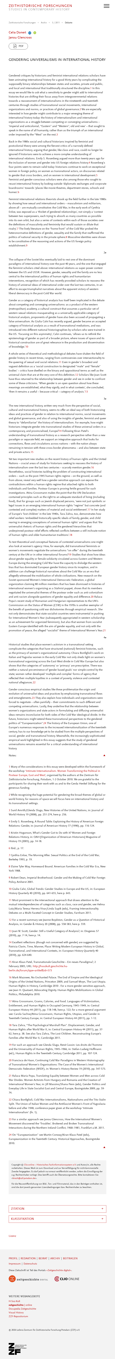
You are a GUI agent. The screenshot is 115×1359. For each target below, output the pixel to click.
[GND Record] (29, 32)
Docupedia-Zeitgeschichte (22, 1309)
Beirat (43, 1258)
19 (69, 554)
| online (20, 1305)
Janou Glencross (20, 37)
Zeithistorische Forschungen (22, 23)
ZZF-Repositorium (18, 1316)
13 (86, 391)
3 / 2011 (56, 23)
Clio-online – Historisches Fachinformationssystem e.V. (50, 1165)
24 (44, 723)
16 (92, 467)
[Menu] (106, 5)
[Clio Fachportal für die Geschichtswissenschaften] (67, 1281)
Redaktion (28, 1258)
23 (33, 698)
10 (26, 346)
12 (76, 375)
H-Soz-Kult (14, 1301)
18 (70, 535)
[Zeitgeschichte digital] (30, 1281)
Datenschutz (30, 1264)
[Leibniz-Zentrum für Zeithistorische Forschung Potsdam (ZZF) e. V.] (18, 1354)
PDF (21, 46)
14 (60, 431)
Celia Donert (17, 32)
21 (104, 630)
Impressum (15, 1264)
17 (89, 509)
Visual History (16, 1313)
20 (92, 596)
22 (34, 682)
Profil (13, 1258)
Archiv (44, 23)
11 (60, 362)
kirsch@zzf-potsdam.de (24, 1178)
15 (32, 452)
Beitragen (70, 1258)
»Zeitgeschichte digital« (58, 1270)
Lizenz (12, 1236)
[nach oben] (109, 1353)
